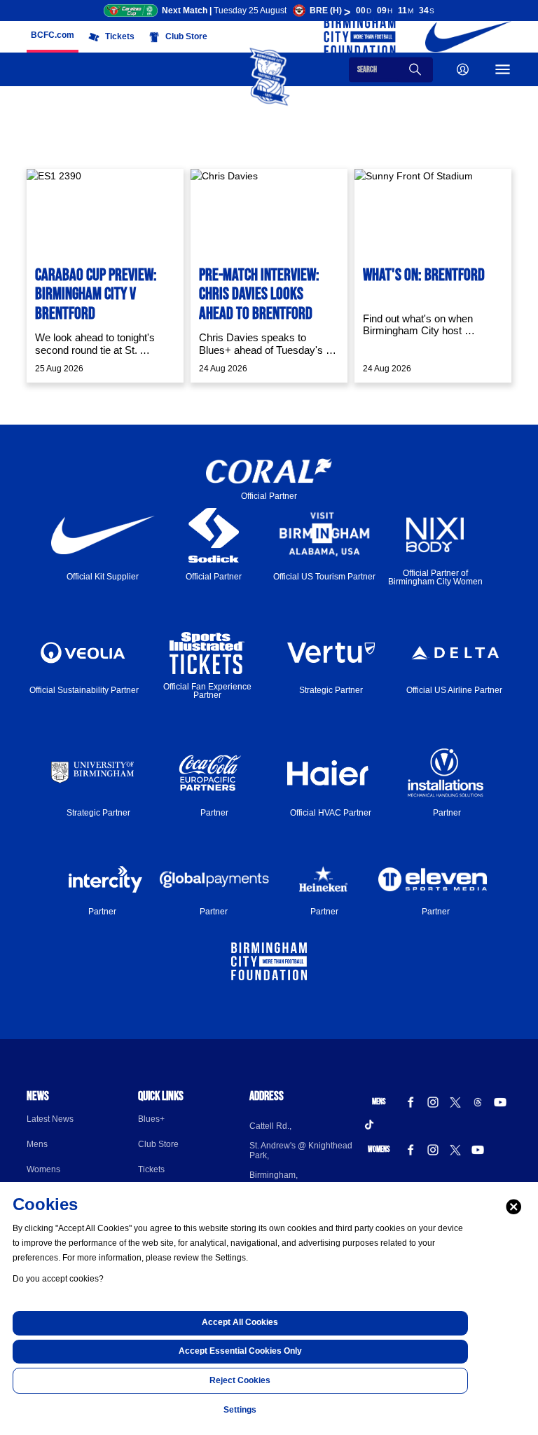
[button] (52, 35)
